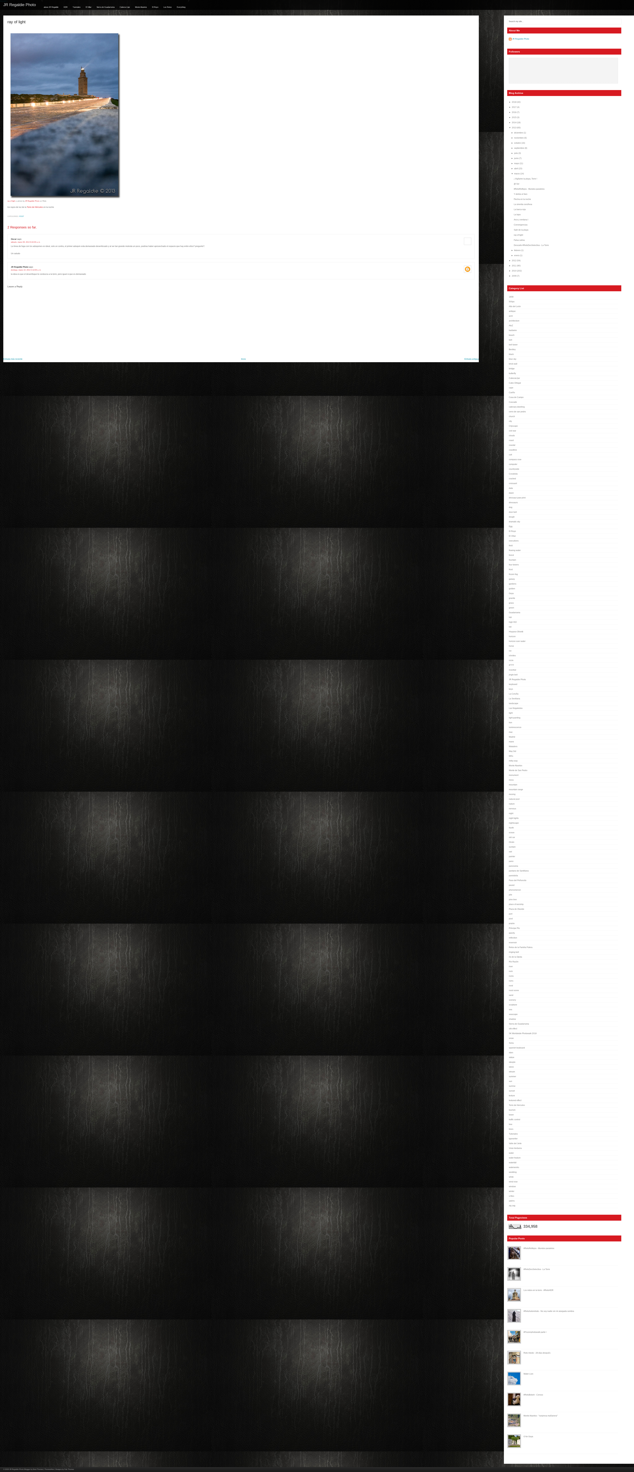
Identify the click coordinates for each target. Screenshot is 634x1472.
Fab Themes (69, 1469)
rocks (511, 976)
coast (511, 440)
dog (510, 507)
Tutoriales (77, 7)
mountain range (516, 789)
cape (511, 388)
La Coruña (513, 694)
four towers (514, 565)
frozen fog (513, 574)
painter (512, 856)
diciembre (519, 133)
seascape (513, 1014)
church (512, 416)
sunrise (512, 1086)
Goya (511, 593)
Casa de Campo (516, 397)
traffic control (514, 1119)
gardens (512, 584)
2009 (514, 276)
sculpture (513, 1005)
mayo (517, 163)
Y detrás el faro (520, 194)
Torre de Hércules (35, 207)
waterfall (512, 1162)
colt (510, 455)
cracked (512, 478)
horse (511, 646)
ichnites (512, 655)
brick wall (513, 364)
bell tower (513, 345)
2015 (514, 117)
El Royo (155, 7)
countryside (514, 469)
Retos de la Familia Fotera (520, 947)
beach (511, 335)
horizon (512, 636)
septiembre (519, 148)
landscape (513, 703)
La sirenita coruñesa (523, 204)
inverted (512, 670)
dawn (511, 493)
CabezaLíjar (514, 378)
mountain (513, 785)
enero (517, 255)
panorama (513, 866)
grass (511, 603)
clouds (512, 435)
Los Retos (167, 7)
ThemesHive (49, 1469)
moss (511, 780)
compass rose (515, 459)
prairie (512, 923)
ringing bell (514, 952)
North (511, 828)
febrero (517, 250)
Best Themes (38, 1469)
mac (511, 732)
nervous (512, 808)
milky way (513, 761)
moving (512, 794)
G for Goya (528, 1436)
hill (510, 627)
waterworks (514, 1167)
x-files (511, 1196)
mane (511, 742)
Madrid (512, 737)
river (511, 966)
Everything (181, 7)
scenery (512, 1000)
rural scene (514, 990)
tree (510, 1124)
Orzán (511, 842)
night (511, 813)
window (512, 1186)
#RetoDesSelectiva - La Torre (537, 1269)
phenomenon (515, 890)
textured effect (515, 1100)
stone (511, 1067)
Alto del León (515, 306)
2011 (514, 266)
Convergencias (521, 225)
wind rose (513, 1182)
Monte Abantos (141, 7)
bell (510, 340)
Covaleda (513, 474)
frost (511, 569)
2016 (514, 112)
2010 (514, 271)
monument (513, 775)
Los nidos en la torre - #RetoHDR (538, 1290)
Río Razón (513, 962)
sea (510, 1009)
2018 (514, 102)
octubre (517, 143)
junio (516, 158)
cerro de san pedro (517, 412)
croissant (513, 483)
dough (512, 517)
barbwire (513, 330)
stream (512, 1072)
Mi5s (511, 756)
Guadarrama (514, 612)
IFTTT (511, 665)
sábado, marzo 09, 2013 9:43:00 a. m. (25, 242)
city (510, 421)
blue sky (512, 359)
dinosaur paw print (517, 498)
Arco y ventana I (521, 220)
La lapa (517, 214)
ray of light (16, 22)
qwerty (512, 933)
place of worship (516, 904)
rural (511, 985)
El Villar (88, 7)
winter (511, 1191)
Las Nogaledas (516, 708)
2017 (514, 107)
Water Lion (528, 1374)
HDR (66, 7)
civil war (512, 431)
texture (512, 1095)
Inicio (243, 359)
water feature (515, 1158)
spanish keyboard (517, 1048)
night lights (514, 818)
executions (514, 541)
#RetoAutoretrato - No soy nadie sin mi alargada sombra (549, 1311)
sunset (512, 1091)
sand (511, 995)
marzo (517, 174)
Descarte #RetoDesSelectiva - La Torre (531, 245)
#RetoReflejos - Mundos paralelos (529, 189)
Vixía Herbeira (515, 1148)
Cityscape (513, 426)
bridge (512, 368)
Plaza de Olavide (516, 909)
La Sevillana (514, 698)
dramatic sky (514, 522)
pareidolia (513, 875)
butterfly (512, 373)
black (511, 354)
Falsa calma (519, 240)
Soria (511, 1043)
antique (512, 311)
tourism (512, 1110)
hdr (510, 617)
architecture (514, 321)
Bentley (512, 349)
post (21, 216)
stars (511, 1052)
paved (511, 885)
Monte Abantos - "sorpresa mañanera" (541, 1416)
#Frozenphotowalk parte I (535, 1332)
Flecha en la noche (522, 199)
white (511, 1177)
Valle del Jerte (515, 1143)
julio (516, 153)
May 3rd (512, 751)
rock (511, 971)
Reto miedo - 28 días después (537, 1353)
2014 (514, 122)
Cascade (513, 402)
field (511, 545)
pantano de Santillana (519, 871)
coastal (512, 445)
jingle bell (513, 675)
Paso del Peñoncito (517, 880)
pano (511, 861)
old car (512, 837)
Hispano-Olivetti (516, 632)
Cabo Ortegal (515, 383)
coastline (513, 450)
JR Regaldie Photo (19, 4)
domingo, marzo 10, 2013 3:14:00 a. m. (26, 270)
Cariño (512, 392)
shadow (512, 1019)
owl (510, 852)
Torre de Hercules (517, 1105)
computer (513, 464)
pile (510, 895)
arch (511, 316)
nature (512, 804)
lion (510, 722)
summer (512, 1076)
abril (516, 168)
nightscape (514, 823)
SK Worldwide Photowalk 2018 (523, 1033)
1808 (511, 297)
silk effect (513, 1029)
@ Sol (516, 184)
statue (511, 1057)
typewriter (513, 1139)
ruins (511, 981)
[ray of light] (64, 198)
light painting (514, 718)
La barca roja (520, 209)
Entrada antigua (471, 359)
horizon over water (517, 641)
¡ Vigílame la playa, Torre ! (525, 179)
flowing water (515, 550)
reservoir (513, 942)
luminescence (515, 727)
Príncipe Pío (514, 928)
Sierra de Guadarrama (106, 7)
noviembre (519, 138)
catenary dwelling (517, 407)
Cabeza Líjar (125, 7)
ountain (512, 847)
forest (511, 555)
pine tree (513, 899)
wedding (513, 1172)
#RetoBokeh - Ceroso (533, 1395)
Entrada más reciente (12, 359)
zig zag (512, 1205)
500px (511, 302)
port (510, 914)
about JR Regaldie (51, 7)
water (511, 1153)
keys (511, 689)
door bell (513, 512)
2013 (514, 128)
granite (512, 598)
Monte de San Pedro (518, 770)
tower (511, 1115)
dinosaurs (513, 502)
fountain (512, 560)
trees (511, 1129)
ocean (511, 832)
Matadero (513, 746)
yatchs (512, 1201)
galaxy (512, 579)
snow (511, 1038)
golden (512, 588)
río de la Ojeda (515, 957)
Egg (510, 526)
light (511, 713)
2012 (514, 260)
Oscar (14, 239)
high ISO (513, 622)
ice (510, 651)
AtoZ (511, 325)
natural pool (514, 799)
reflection (513, 938)
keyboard (513, 684)
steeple (512, 1062)
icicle (511, 660)
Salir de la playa (521, 230)
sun (510, 1081)
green (511, 608)
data (511, 488)
